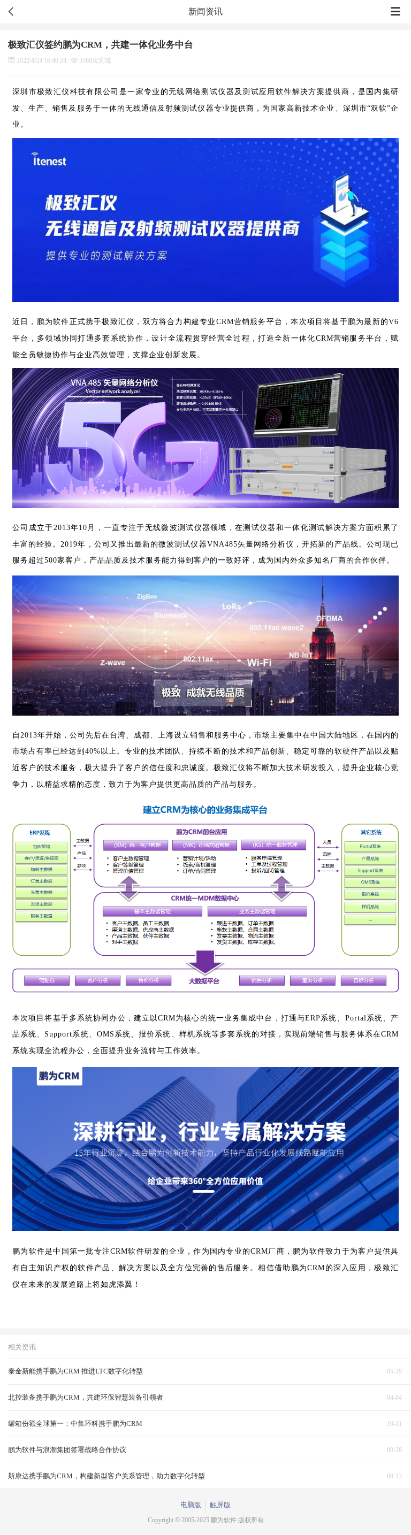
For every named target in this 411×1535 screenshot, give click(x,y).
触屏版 (220, 1505)
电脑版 (190, 1505)
